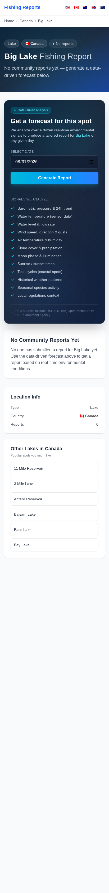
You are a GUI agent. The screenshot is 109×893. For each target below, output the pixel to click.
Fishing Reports (22, 7)
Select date (22, 151)
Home (9, 21)
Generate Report (54, 178)
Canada (26, 21)
